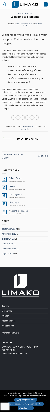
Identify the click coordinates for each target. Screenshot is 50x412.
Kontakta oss (8, 326)
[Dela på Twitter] (23, 117)
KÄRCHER (43, 156)
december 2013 (9, 249)
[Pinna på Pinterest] (32, 117)
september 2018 (9, 229)
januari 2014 (7, 244)
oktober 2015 (8, 239)
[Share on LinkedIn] (36, 117)
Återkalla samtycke (10, 333)
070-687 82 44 (8, 350)
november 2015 (9, 234)
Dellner (12, 186)
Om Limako (7, 311)
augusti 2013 (8, 253)
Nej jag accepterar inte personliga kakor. (25, 404)
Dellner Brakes (15, 178)
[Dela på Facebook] (18, 117)
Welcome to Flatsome (18, 211)
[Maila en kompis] (27, 117)
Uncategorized (25, 13)
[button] (4, 4)
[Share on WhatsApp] (13, 117)
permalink (24, 129)
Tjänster (5, 306)
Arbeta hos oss (9, 321)
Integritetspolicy (25, 408)
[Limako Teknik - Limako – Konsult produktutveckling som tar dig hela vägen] (25, 4)
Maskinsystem (15, 194)
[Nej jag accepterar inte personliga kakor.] (46, 402)
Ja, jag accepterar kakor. (26, 400)
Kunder (5, 316)
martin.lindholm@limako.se (14, 353)
